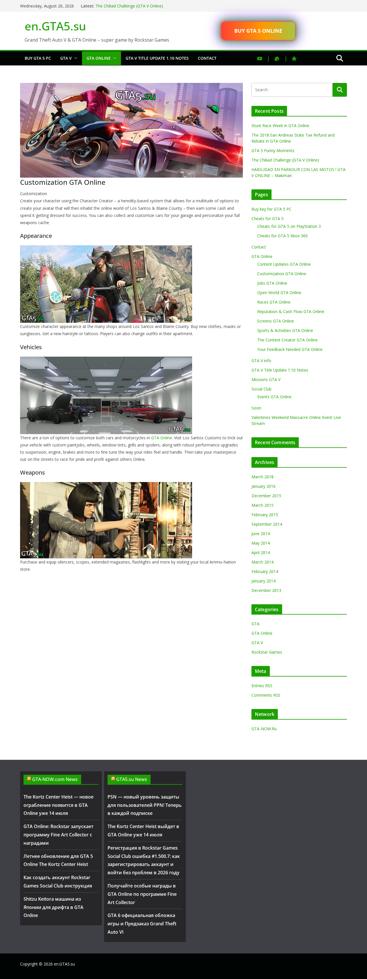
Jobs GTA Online (272, 283)
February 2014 (264, 571)
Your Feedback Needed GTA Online (290, 349)
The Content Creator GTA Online (287, 340)
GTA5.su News (131, 779)
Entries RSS (261, 685)
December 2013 (266, 590)
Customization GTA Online (281, 273)
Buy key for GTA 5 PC (271, 209)
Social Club (261, 389)
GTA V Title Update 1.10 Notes (157, 58)
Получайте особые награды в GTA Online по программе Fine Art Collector (142, 894)
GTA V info (261, 360)
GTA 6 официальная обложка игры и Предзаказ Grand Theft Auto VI (142, 923)
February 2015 (264, 514)
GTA (255, 623)
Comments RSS (265, 695)
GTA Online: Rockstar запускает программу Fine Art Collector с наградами (58, 834)
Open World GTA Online (279, 292)
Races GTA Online (273, 302)
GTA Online (99, 58)
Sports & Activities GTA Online (285, 330)
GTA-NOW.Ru (264, 728)
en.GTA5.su (55, 26)
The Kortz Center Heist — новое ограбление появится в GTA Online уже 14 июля (58, 805)
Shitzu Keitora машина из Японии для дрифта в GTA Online (53, 907)
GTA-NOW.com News (55, 779)
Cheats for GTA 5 (267, 218)
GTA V (66, 58)
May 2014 (260, 543)
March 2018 (262, 476)
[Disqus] (131, 644)
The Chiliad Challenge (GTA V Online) (129, 6)
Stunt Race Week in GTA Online (280, 125)
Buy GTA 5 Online (258, 30)
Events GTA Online (274, 396)
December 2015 (266, 495)
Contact (207, 58)
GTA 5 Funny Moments (272, 150)
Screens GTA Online (275, 321)
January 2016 (263, 486)
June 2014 (260, 533)
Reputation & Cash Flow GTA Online (290, 311)
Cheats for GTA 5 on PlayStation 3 (289, 226)
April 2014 (260, 552)
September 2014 (266, 524)
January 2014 (263, 581)
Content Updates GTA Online (284, 264)
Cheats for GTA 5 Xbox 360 (282, 235)
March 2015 (262, 505)
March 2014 (262, 562)
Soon (256, 408)
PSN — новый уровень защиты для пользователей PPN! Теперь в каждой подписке (145, 805)
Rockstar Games (266, 652)
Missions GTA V (265, 379)
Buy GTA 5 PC (38, 58)
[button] (74, 58)
